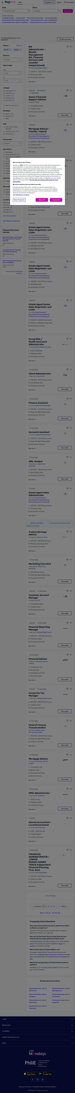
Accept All (56, 200)
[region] (37, 181)
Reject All (42, 200)
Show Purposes (19, 200)
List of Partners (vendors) (21, 195)
